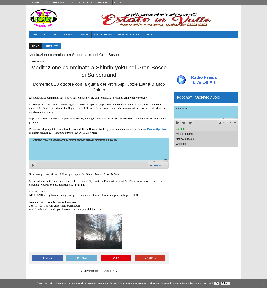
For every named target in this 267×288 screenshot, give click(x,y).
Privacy (225, 283)
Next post (109, 270)
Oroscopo (181, 144)
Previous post (91, 270)
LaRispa (180, 129)
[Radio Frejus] (62, 18)
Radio (71, 2)
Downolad (157, 165)
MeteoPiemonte (184, 134)
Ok (217, 283)
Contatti (118, 2)
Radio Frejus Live (40, 2)
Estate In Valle (103, 2)
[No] (263, 283)
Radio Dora (58, 2)
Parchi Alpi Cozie (157, 129)
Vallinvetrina (84, 2)
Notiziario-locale (185, 139)
